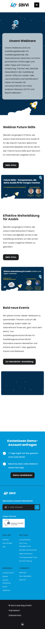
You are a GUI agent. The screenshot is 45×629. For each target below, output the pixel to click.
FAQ (3, 547)
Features (5, 540)
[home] (19, 5)
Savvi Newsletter (25, 576)
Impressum (14, 610)
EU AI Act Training (25, 561)
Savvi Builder (7, 543)
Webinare (22, 573)
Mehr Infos (11, 165)
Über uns (22, 580)
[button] (36, 4)
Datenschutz (15, 615)
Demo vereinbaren (22, 475)
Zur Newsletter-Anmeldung (19, 361)
